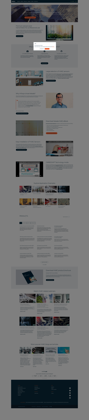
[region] (44, 46)
